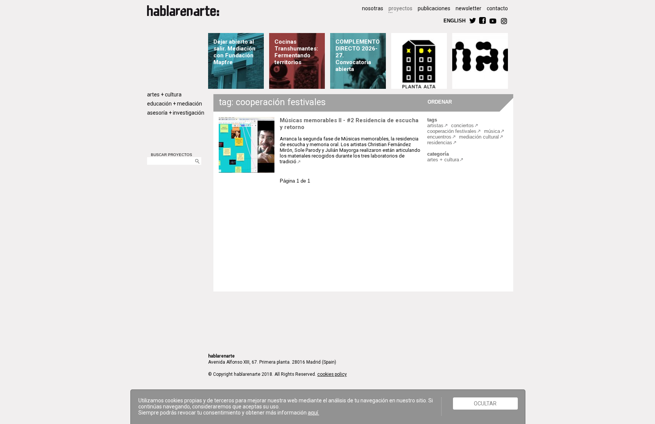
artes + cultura (164, 94)
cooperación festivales (451, 131)
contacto (497, 8)
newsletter (468, 8)
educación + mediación (174, 104)
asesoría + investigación (175, 113)
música (492, 131)
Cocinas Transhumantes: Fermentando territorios (296, 52)
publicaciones (434, 8)
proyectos (400, 8)
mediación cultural (479, 137)
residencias (439, 142)
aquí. (313, 413)
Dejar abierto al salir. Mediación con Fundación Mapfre (234, 52)
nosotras (372, 8)
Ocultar (485, 403)
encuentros (439, 137)
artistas (435, 125)
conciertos (462, 125)
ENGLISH (454, 20)
